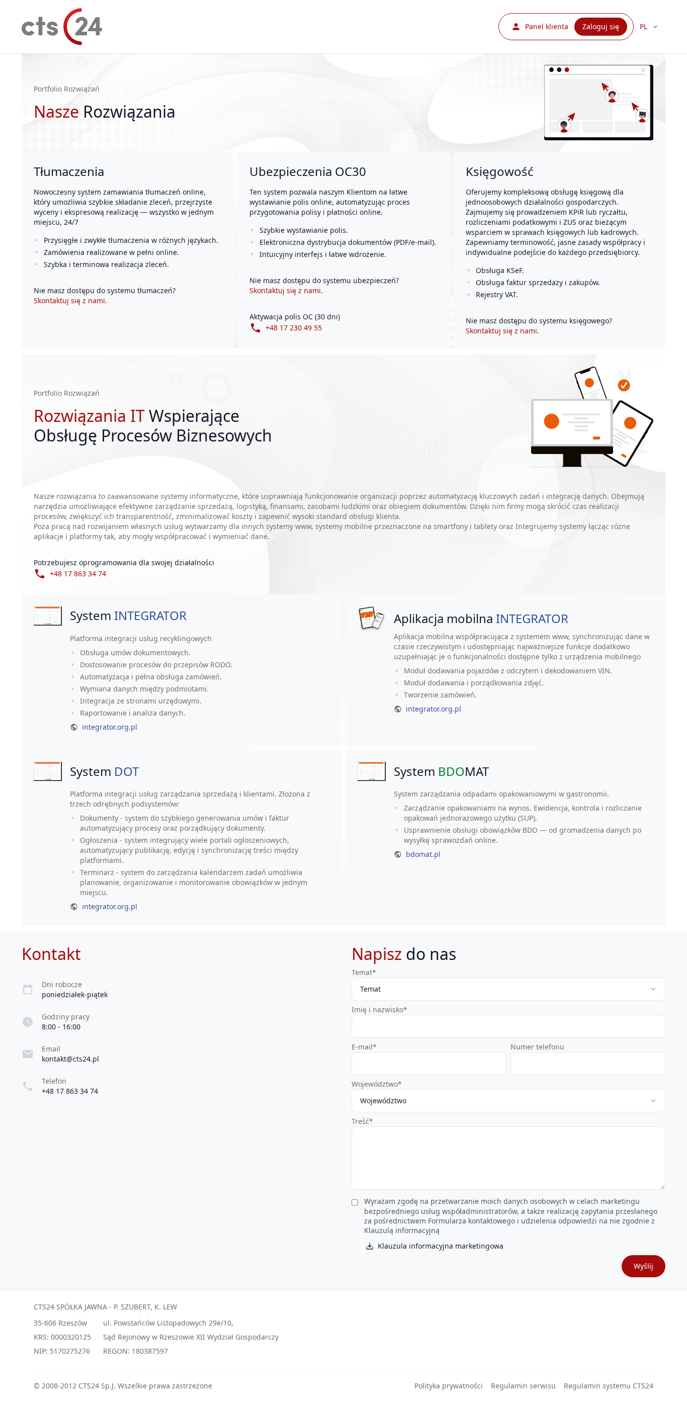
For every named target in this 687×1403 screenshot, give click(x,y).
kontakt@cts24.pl (70, 1059)
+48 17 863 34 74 (70, 1091)
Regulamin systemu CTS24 (608, 1385)
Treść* (362, 1121)
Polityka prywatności (448, 1385)
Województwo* (377, 1084)
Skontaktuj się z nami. (70, 300)
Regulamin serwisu (523, 1385)
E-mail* (364, 1046)
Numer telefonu (537, 1046)
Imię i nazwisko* (379, 1009)
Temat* (364, 972)
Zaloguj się (600, 26)
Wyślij (643, 1266)
